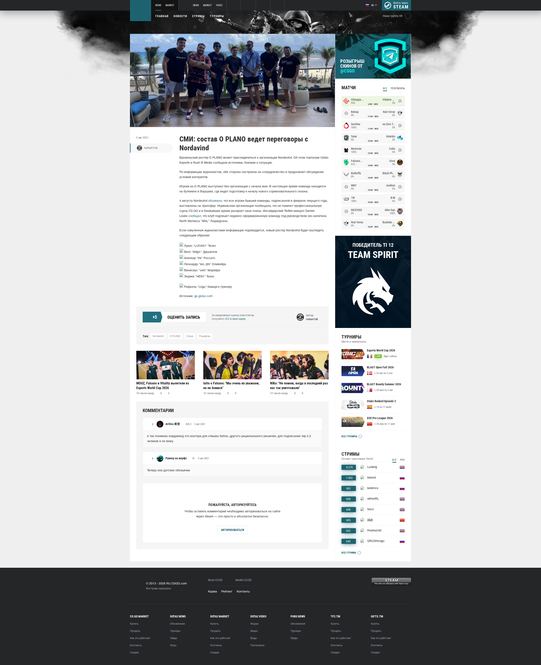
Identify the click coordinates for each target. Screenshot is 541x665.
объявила (215, 201)
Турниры (217, 16)
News (158, 5)
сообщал (194, 216)
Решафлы (204, 336)
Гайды (173, 638)
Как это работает (140, 638)
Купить (134, 624)
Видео (254, 631)
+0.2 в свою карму (235, 319)
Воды (253, 638)
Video (219, 5)
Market (169, 5)
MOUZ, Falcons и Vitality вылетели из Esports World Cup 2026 (162, 385)
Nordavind (158, 336)
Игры (173, 645)
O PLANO (175, 336)
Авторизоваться (232, 530)
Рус (402, 459)
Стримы (198, 16)
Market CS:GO (243, 580)
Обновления (177, 624)
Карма (212, 591)
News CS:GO (215, 580)
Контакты (243, 591)
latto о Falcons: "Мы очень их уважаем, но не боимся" (231, 385)
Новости (180, 16)
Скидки (134, 652)
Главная (161, 16)
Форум (254, 624)
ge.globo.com (203, 296)
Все (385, 88)
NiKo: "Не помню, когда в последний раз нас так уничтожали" (299, 385)
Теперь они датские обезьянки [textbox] (168, 470)
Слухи (189, 336)
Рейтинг (226, 591)
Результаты (398, 88)
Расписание (257, 645)
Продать (135, 631)
